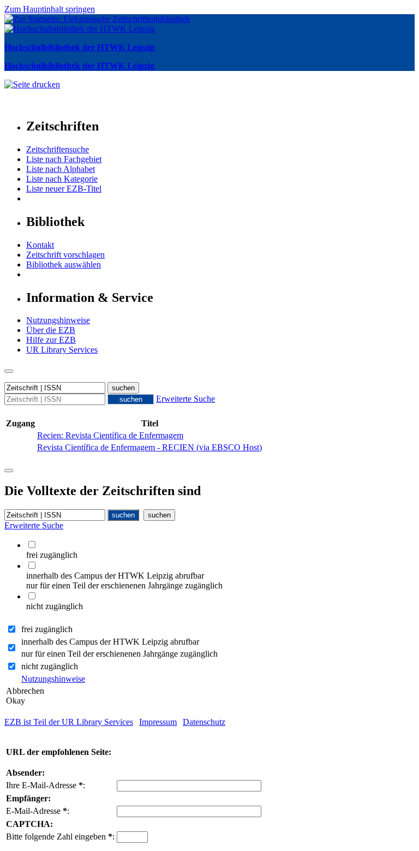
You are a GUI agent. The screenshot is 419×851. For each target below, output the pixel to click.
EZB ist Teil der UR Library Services (68, 722)
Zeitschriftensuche (57, 149)
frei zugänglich (47, 629)
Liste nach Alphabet (60, 169)
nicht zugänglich (49, 666)
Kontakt (40, 244)
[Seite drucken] (32, 84)
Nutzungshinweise (58, 320)
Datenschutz (204, 722)
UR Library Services (62, 349)
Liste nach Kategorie (62, 178)
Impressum (158, 722)
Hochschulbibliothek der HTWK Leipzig (79, 47)
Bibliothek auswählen (63, 264)
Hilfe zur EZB (51, 339)
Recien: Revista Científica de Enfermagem (110, 435)
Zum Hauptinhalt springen (49, 9)
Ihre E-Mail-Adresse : (45, 785)
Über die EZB (50, 330)
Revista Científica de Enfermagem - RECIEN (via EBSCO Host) (149, 447)
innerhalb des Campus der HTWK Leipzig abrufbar (110, 641)
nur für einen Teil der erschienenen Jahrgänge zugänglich (119, 653)
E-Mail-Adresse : (37, 811)
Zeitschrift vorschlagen (65, 254)
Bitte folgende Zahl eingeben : (60, 836)
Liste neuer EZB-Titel (63, 188)
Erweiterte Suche (185, 398)
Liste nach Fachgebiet (63, 159)
